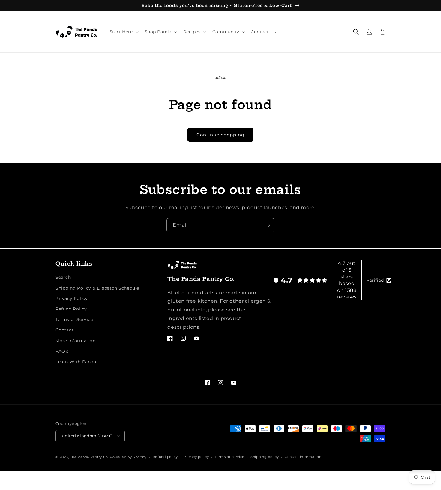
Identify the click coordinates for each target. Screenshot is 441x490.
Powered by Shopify (128, 457)
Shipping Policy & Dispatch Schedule (97, 288)
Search (63, 277)
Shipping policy (264, 457)
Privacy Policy (72, 298)
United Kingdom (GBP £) (87, 435)
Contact (65, 330)
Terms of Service (74, 319)
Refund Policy (71, 309)
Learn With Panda (76, 361)
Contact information (303, 457)
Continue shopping (220, 135)
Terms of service (229, 457)
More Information (76, 340)
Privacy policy (196, 457)
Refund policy (165, 457)
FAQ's (62, 351)
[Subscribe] (267, 225)
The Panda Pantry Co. (89, 457)
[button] (123, 31)
